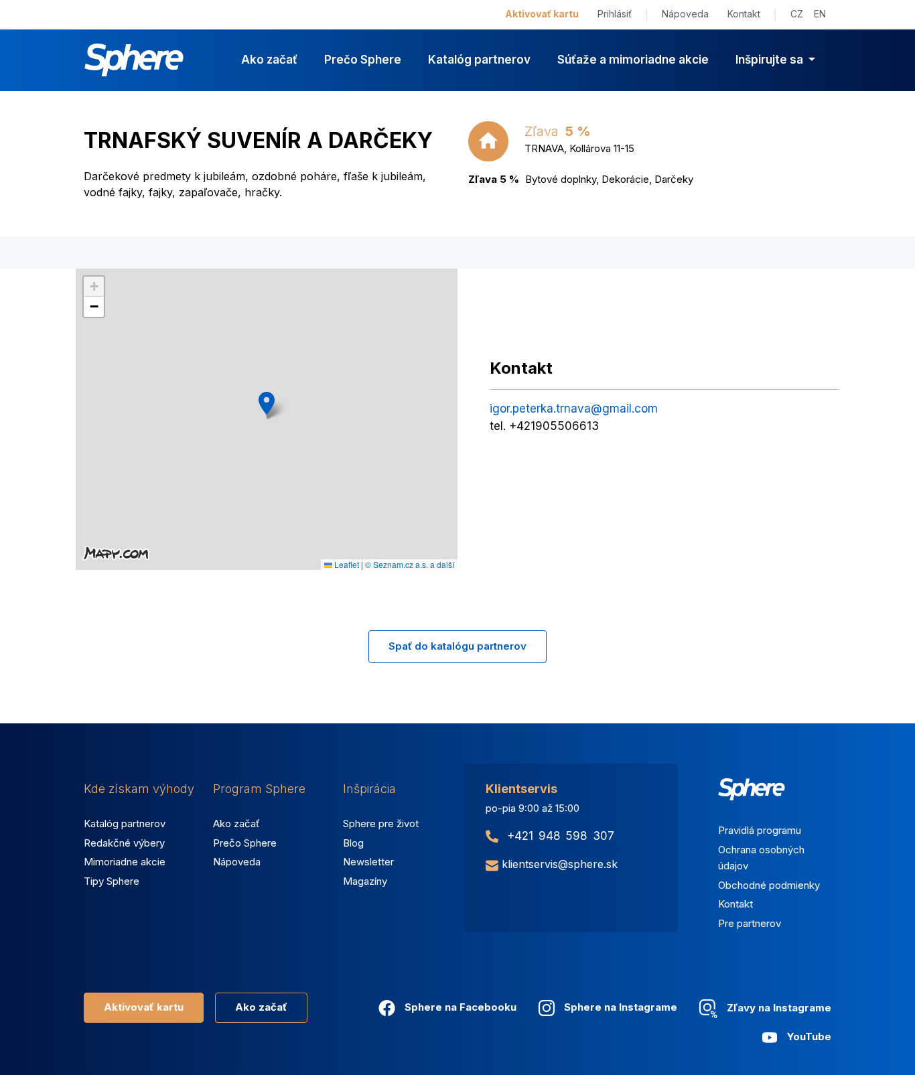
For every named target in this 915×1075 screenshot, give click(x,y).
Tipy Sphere (111, 881)
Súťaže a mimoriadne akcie (633, 59)
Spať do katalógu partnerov (457, 646)
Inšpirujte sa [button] (770, 59)
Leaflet (345, 564)
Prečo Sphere (362, 59)
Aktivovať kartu (542, 13)
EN (820, 13)
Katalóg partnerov (479, 59)
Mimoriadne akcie (124, 861)
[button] (267, 403)
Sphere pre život (381, 823)
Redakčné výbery (124, 843)
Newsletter (368, 861)
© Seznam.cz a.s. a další (409, 564)
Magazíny (365, 881)
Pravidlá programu (759, 830)
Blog (353, 843)
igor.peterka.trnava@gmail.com (574, 408)
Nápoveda (685, 13)
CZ (796, 13)
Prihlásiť (614, 13)
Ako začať (269, 59)
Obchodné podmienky (769, 885)
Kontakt (743, 13)
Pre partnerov (749, 923)
